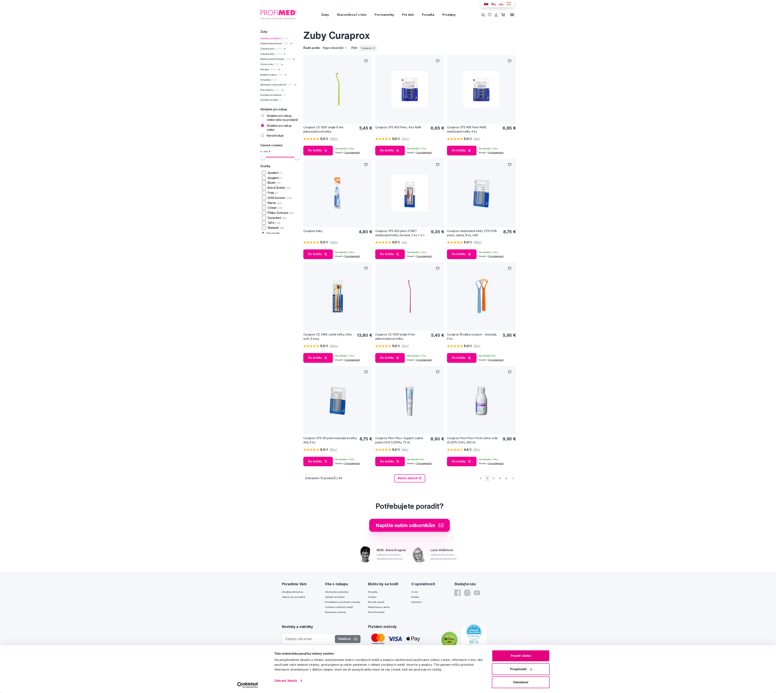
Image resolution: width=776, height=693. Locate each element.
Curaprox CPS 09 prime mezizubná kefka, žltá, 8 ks (330, 440)
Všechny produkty (274, 38)
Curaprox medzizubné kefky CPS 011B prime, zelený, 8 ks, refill (472, 233)
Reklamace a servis (378, 607)
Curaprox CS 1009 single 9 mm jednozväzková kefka (395, 336)
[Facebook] (457, 593)
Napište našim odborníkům (405, 525)
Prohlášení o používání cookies (342, 602)
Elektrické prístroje (274, 43)
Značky (372, 597)
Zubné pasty (271, 48)
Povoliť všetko (521, 655)
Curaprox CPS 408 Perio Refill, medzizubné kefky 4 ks (466, 129)
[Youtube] (477, 593)
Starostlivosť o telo (352, 14)
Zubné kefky (271, 54)
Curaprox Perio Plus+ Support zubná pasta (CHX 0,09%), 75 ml (399, 440)
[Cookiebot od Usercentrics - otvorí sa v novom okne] (247, 685)
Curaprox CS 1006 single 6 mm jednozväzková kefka (323, 129)
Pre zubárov (269, 90)
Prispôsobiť (518, 669)
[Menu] (512, 14)
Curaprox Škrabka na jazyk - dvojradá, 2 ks (472, 336)
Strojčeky (268, 79)
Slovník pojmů (376, 602)
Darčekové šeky (271, 99)
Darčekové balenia (273, 95)
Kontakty (416, 602)
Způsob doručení (335, 597)
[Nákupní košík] (504, 14)
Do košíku (315, 150)
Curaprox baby (312, 231)
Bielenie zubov (271, 74)
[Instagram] (467, 593)
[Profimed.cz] (278, 14)
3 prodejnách (352, 152)
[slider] (263, 157)
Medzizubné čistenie (275, 59)
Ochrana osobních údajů (339, 607)
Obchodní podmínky (337, 592)
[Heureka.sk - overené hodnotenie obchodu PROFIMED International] (474, 640)
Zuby (325, 14)
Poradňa (428, 14)
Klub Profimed (376, 612)
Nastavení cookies (335, 612)
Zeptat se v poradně (293, 597)
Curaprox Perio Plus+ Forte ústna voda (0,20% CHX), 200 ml (472, 440)
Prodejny (448, 14)
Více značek (271, 233)
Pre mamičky (384, 14)
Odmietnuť (520, 682)
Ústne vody (269, 64)
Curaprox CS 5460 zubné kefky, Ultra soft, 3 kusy (327, 336)
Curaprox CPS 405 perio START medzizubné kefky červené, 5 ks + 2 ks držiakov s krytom (400, 233)
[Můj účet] (496, 15)
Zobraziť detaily (285, 680)
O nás (414, 592)
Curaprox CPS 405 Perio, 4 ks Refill (398, 127)
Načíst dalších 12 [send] (410, 478)
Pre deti (408, 14)
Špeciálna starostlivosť (276, 84)
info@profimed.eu (292, 592)
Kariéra (415, 597)
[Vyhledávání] (483, 15)
